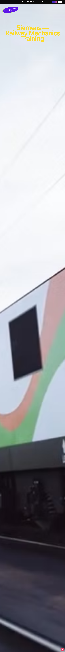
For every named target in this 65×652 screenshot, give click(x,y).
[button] (60, 2)
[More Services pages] (39, 1)
